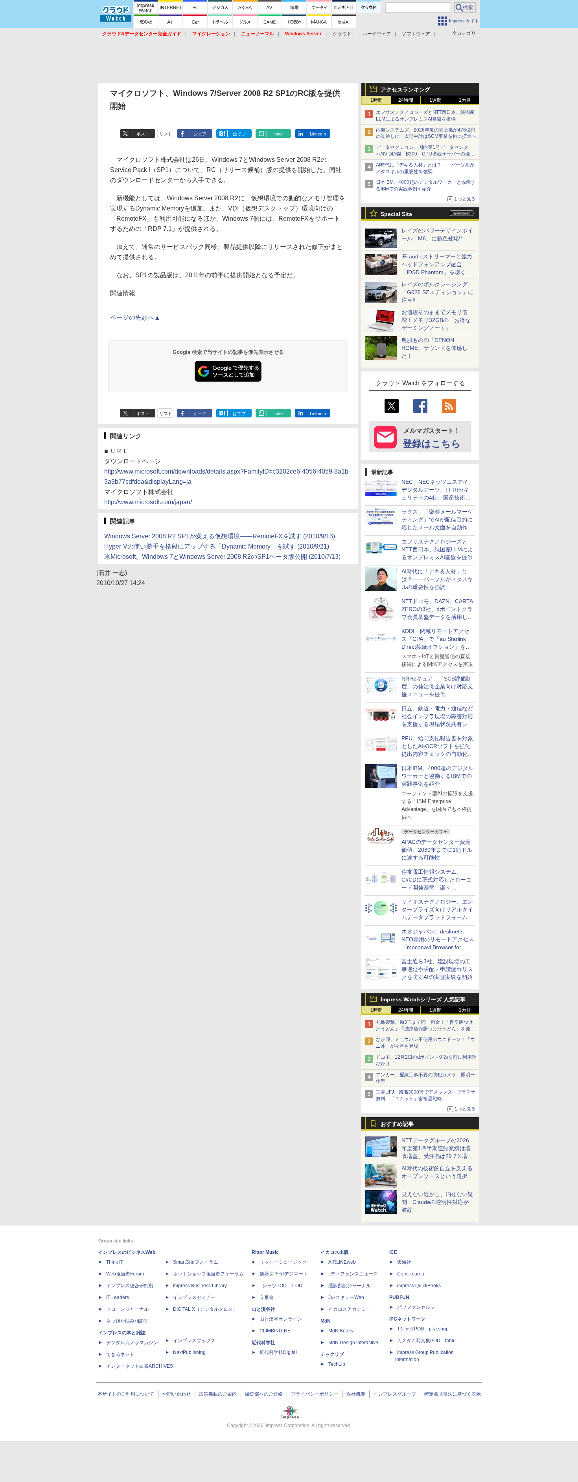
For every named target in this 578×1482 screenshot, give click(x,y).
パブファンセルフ (416, 1307)
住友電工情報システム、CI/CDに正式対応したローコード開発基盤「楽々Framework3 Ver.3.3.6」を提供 (437, 887)
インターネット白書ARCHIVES (139, 1366)
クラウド (342, 34)
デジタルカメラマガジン (132, 1342)
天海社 (404, 1262)
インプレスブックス (194, 1340)
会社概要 (355, 1394)
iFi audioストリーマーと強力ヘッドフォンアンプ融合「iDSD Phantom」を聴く (436, 264)
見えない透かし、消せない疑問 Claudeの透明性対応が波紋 (437, 1202)
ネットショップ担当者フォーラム (208, 1274)
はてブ (239, 134)
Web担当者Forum (125, 1274)
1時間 (376, 100)
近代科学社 (263, 1342)
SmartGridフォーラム (195, 1262)
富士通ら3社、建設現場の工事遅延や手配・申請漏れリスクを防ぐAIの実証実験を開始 (437, 969)
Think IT (114, 1262)
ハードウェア (377, 34)
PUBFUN (399, 1297)
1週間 (435, 100)
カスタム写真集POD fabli (425, 1340)
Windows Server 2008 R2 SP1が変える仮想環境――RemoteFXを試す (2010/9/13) (219, 536)
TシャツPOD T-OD (281, 1285)
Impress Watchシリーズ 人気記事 (423, 999)
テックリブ (332, 1354)
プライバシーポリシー (314, 1394)
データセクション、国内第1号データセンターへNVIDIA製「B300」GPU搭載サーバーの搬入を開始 (425, 154)
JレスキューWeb (346, 1297)
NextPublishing (189, 1352)
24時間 (405, 100)
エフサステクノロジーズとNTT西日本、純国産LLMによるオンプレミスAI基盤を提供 (437, 549)
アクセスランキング (405, 89)
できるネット (120, 1354)
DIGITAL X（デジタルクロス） (205, 1309)
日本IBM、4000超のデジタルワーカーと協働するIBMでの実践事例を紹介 (437, 776)
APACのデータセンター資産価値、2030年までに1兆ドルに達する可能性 (436, 850)
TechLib (336, 1364)
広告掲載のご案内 (218, 1394)
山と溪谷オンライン (281, 1319)
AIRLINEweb (342, 1262)
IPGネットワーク (407, 1319)
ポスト (142, 134)
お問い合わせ (176, 1394)
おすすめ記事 (397, 1124)
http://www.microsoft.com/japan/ (148, 502)
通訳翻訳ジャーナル (349, 1285)
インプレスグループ (395, 1394)
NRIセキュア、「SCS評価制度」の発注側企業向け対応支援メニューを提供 (437, 686)
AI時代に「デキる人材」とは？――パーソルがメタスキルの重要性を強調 (437, 579)
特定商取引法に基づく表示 (452, 1394)
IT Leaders (117, 1297)
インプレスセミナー (194, 1297)
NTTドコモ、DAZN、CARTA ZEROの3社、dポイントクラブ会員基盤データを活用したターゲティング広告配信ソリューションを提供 (437, 617)
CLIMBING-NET (276, 1331)
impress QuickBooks (419, 1285)
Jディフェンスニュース (353, 1274)
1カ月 (465, 100)
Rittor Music (265, 1252)
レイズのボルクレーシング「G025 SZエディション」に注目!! (437, 292)
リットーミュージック (283, 1262)
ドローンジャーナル (127, 1309)
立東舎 (267, 1297)
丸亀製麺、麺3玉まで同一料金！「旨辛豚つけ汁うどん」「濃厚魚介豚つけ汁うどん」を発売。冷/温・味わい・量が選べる (424, 1028)
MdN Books (340, 1331)
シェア (199, 134)
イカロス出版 (334, 1252)
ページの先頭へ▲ (135, 317)
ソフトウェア (416, 34)
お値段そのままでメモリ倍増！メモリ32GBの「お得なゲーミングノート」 (436, 320)
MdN (325, 1321)
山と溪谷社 (263, 1309)
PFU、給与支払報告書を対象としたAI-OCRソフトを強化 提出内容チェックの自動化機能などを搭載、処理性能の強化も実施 (438, 754)
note (278, 134)
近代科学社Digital (278, 1352)
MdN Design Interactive (353, 1342)
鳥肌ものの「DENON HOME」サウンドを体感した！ (434, 348)
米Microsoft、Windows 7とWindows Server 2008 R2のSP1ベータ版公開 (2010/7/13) (222, 556)
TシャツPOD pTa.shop (423, 1329)
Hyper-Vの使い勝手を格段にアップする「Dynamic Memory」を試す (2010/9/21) (216, 546)
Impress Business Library (200, 1285)
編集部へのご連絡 (264, 1394)
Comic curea (410, 1274)
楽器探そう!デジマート (284, 1274)
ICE (393, 1252)
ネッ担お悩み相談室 (127, 1321)
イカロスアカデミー (349, 1309)
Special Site (396, 214)
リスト (165, 134)
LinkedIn (318, 134)
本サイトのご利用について (126, 1394)
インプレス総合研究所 (129, 1285)
